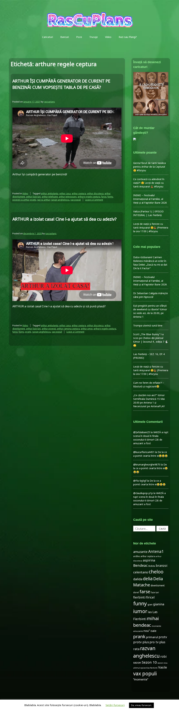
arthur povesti (49, 328)
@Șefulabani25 (141, 432)
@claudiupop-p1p (143, 493)
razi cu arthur (43, 199)
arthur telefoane (50, 196)
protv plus (141, 642)
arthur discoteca (95, 193)
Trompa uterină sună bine (147, 325)
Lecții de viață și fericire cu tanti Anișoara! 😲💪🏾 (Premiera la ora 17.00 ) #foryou (150, 227)
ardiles (136, 556)
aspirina (149, 560)
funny (110, 196)
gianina (158, 604)
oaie (153, 631)
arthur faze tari (33, 196)
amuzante (140, 552)
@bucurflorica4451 (143, 452)
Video (108, 37)
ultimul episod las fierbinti (145, 668)
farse (103, 196)
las (150, 612)
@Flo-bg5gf (139, 480)
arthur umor (86, 328)
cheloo (156, 571)
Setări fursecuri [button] (115, 705)
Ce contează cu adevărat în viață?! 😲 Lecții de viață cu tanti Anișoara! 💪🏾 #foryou (148, 182)
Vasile (162, 667)
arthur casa (65, 193)
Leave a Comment (94, 199)
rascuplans (49, 101)
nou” (147, 631)
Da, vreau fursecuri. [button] (141, 705)
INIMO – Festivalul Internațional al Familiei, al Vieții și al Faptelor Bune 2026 (150, 199)
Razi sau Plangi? (128, 37)
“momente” (140, 679)
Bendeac (140, 565)
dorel (136, 592)
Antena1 (156, 551)
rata (136, 649)
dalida (137, 579)
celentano (140, 572)
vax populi (75, 199)
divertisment (158, 585)
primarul (152, 637)
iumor (140, 611)
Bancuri (64, 37)
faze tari (155, 592)
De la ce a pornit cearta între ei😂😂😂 (150, 468)
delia (148, 578)
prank (33, 199)
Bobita (151, 565)
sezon (137, 662)
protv (163, 637)
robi (163, 656)
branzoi (161, 565)
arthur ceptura (79, 193)
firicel (150, 597)
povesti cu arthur (20, 199)
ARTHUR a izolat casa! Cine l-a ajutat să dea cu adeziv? (64, 219)
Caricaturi (47, 37)
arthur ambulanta (49, 193)
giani (150, 604)
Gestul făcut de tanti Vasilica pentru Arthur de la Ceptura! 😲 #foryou (149, 166)
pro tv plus (157, 642)
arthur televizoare (68, 196)
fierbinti (139, 597)
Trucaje (93, 37)
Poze (79, 37)
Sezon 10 (149, 662)
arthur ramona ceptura (68, 328)
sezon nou (162, 663)
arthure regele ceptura (89, 196)
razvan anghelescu (60, 199)
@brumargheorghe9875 (146, 464)
